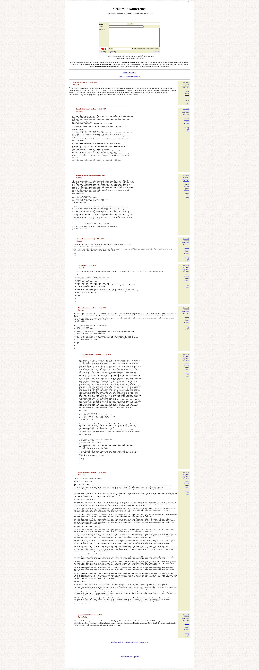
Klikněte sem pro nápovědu (129, 656)
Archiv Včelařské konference (129, 76)
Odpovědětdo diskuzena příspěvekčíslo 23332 (185, 310)
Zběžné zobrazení (129, 72)
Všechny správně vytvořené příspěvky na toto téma (129, 642)
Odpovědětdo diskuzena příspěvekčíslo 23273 (185, 268)
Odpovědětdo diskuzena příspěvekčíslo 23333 (185, 357)
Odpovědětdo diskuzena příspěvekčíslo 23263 (185, 178)
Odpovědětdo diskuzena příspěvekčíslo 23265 (185, 241)
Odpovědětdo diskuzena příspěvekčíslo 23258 (185, 84)
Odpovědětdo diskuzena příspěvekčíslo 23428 (185, 617)
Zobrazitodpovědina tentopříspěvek (186, 94)
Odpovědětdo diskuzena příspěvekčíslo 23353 (185, 475)
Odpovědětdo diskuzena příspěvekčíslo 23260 (185, 111)
